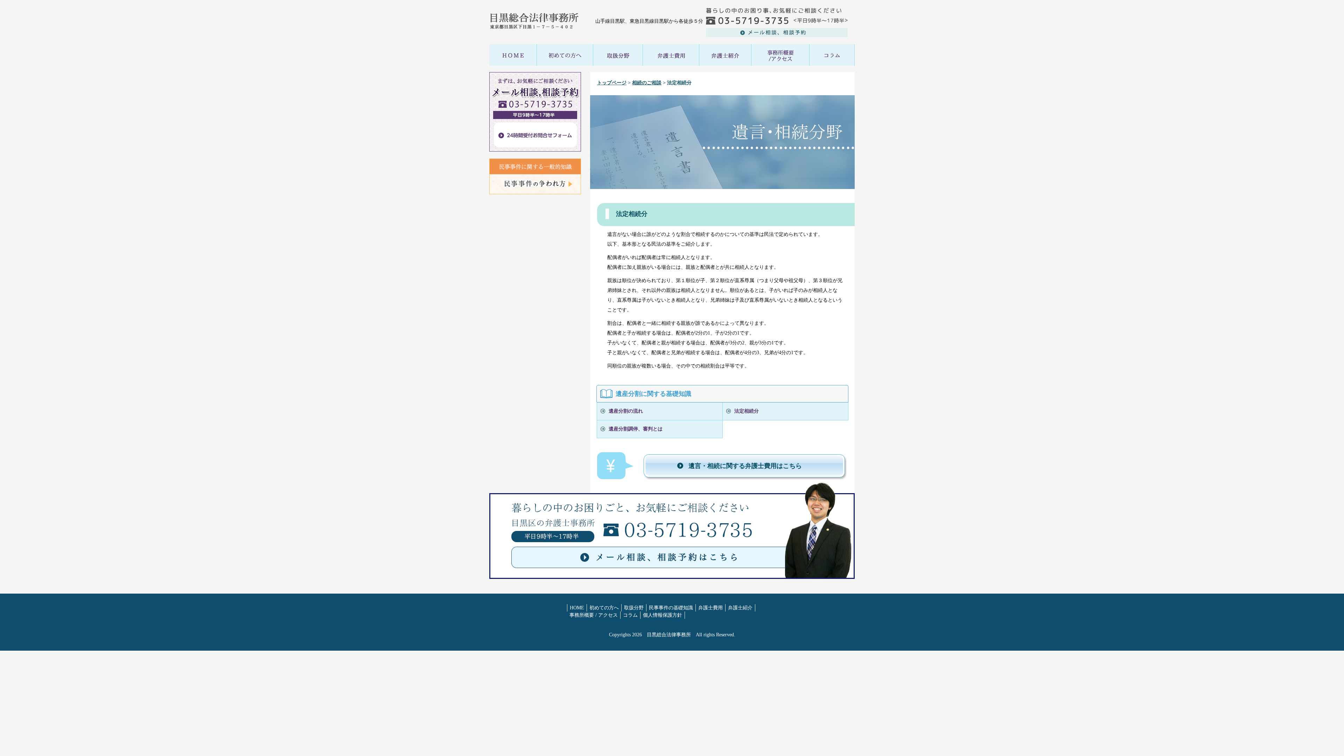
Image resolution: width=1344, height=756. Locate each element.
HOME (577, 607)
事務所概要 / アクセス (593, 615)
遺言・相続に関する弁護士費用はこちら (745, 465)
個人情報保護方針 (662, 615)
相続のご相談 (647, 82)
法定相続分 (746, 411)
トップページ (611, 82)
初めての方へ (604, 607)
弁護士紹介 (740, 607)
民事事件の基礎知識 (671, 607)
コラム (630, 615)
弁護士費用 (710, 607)
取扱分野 (634, 607)
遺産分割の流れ (626, 411)
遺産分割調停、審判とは (636, 429)
